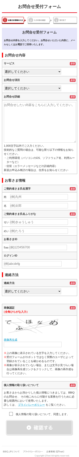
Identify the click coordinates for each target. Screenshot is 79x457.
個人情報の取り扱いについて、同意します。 (42, 414)
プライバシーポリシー (31, 404)
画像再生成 (10, 339)
